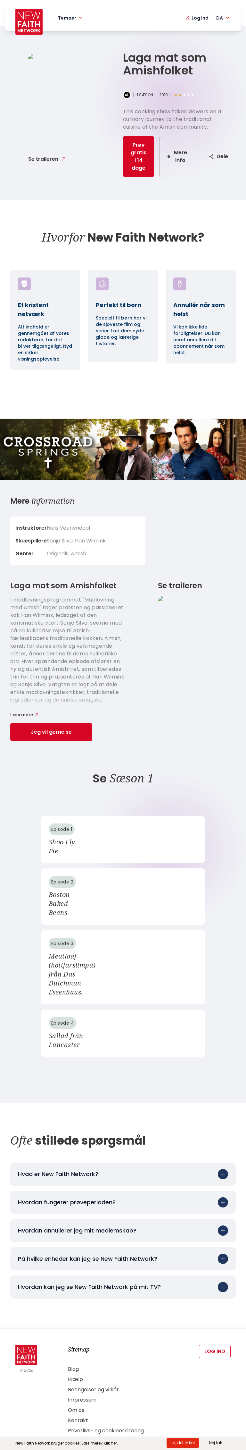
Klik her (110, 1443)
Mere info (180, 156)
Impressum (82, 1399)
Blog (73, 1369)
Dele (222, 156)
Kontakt (78, 1420)
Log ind (214, 1351)
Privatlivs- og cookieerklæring (106, 1430)
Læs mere (21, 715)
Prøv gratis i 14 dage (138, 156)
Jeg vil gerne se (51, 732)
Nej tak (215, 1443)
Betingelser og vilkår (93, 1389)
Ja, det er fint (182, 1443)
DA (219, 18)
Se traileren (43, 159)
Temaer (67, 18)
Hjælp (75, 1379)
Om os (76, 1410)
